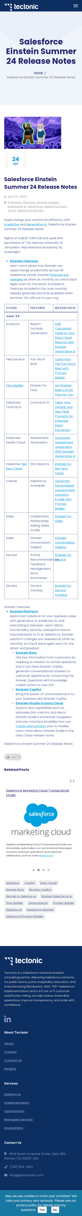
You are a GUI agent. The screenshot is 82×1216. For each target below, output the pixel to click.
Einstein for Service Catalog (63, 590)
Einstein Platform (24, 611)
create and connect (31, 726)
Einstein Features (24, 261)
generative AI (37, 224)
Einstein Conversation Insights (65, 542)
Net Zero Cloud (16, 466)
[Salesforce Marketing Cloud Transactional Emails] (41, 820)
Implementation (16, 1103)
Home (38, 73)
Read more (46, 855)
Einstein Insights (48, 202)
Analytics (12, 883)
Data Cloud (48, 883)
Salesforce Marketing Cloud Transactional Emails (37, 792)
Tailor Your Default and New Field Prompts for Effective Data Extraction (64, 416)
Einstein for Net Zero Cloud (63, 468)
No (55, 1210)
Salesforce (35, 206)
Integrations (13, 1128)
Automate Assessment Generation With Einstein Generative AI (65, 447)
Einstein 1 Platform (23, 202)
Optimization (14, 1111)
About (9, 1043)
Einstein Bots (26, 653)
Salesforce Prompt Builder (25, 916)
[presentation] (71, 781)
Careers (10, 1052)
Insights (10, 1069)
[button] (33, 870)
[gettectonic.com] (21, 7)
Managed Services (18, 1119)
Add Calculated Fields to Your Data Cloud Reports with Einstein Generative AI (65, 338)
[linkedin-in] (7, 1019)
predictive (11, 224)
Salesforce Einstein (30, 210)
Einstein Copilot (28, 689)
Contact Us (13, 1060)
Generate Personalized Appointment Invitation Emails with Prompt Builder (65, 495)
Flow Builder (15, 385)
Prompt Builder (63, 903)
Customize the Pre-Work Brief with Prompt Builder (65, 368)
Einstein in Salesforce (21, 896)
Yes (42, 1210)
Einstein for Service (63, 557)
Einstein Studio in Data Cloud (39, 703)
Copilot (29, 883)
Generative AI (17, 206)
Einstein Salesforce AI (56, 896)
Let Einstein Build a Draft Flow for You (64, 390)
